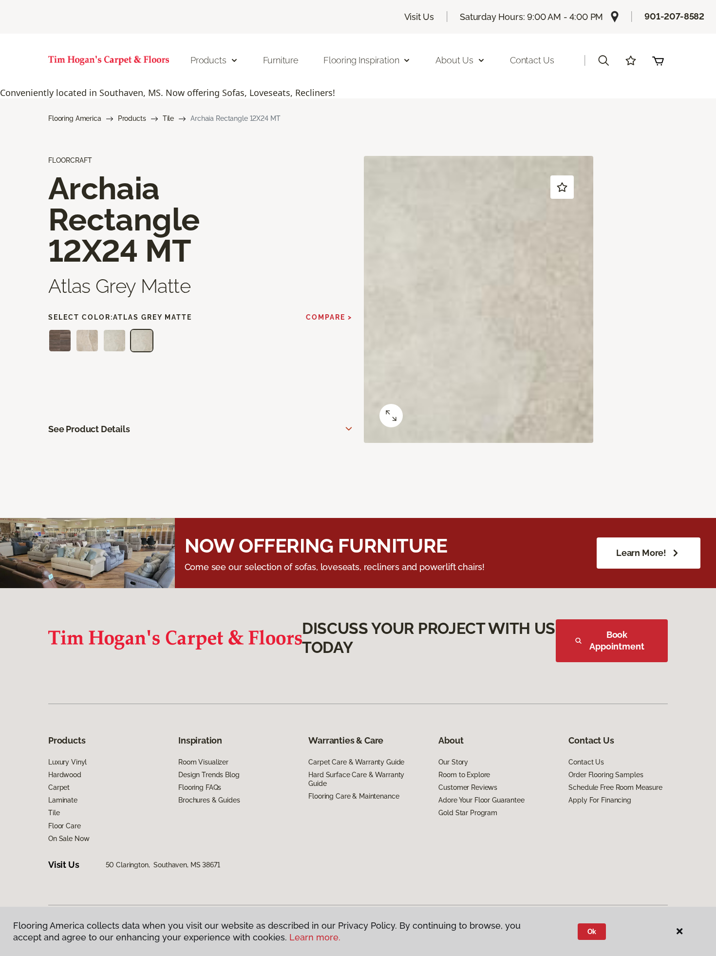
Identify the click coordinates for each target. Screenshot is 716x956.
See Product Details (89, 429)
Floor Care (64, 826)
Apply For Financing (599, 800)
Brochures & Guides (209, 800)
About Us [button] (454, 60)
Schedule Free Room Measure (615, 787)
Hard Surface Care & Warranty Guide (356, 779)
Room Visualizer (203, 762)
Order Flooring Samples (605, 775)
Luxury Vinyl (67, 762)
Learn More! (641, 553)
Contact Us (532, 60)
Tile (168, 118)
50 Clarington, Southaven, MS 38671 (163, 865)
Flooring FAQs (199, 787)
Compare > (329, 317)
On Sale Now (68, 838)
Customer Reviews (467, 787)
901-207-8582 (674, 16)
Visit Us (419, 17)
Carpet (59, 787)
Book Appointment (616, 640)
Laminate (62, 800)
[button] (603, 60)
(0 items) (658, 60)
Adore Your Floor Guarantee (481, 800)
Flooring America (74, 118)
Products (132, 118)
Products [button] (208, 60)
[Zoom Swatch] (391, 415)
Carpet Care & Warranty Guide (356, 762)
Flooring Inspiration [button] (361, 60)
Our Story (453, 762)
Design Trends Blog (208, 775)
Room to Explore (464, 775)
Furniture (281, 60)
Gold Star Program (467, 813)
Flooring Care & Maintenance (353, 796)
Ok (592, 932)
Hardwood (64, 775)
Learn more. (314, 937)
